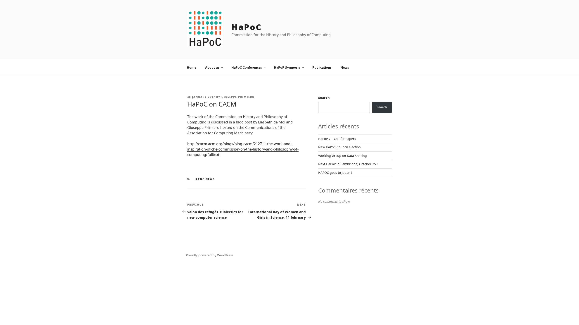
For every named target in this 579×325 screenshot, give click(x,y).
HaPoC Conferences (246, 67)
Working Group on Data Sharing (342, 155)
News (344, 67)
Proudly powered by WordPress (209, 255)
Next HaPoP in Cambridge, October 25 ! (348, 164)
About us (212, 67)
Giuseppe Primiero (238, 97)
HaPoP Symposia (287, 67)
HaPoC (246, 26)
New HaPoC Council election (339, 147)
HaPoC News (204, 179)
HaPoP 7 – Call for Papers (337, 139)
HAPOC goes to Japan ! (335, 172)
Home (191, 67)
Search (324, 97)
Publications (322, 67)
